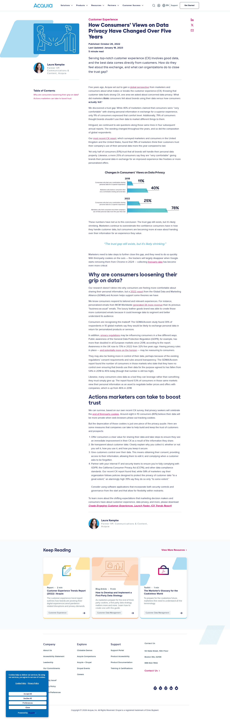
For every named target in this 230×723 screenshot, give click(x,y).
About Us (47, 650)
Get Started (189, 5)
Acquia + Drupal (84, 662)
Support (174, 5)
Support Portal (117, 650)
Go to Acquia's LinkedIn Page (171, 688)
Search (153, 5)
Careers (80, 674)
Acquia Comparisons (86, 656)
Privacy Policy (33, 683)
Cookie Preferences (52, 692)
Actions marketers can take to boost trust (52, 98)
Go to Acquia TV (176, 688)
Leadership (48, 662)
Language (165, 5)
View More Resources (173, 550)
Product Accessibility (120, 656)
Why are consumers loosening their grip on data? (56, 94)
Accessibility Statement (53, 656)
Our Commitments (51, 668)
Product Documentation (121, 662)
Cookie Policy (20, 683)
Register (158, 5)
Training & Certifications (122, 668)
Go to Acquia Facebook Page (155, 688)
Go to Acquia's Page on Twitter (160, 688)
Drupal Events (83, 668)
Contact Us (151, 670)
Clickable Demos (84, 650)
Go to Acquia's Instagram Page (166, 688)
